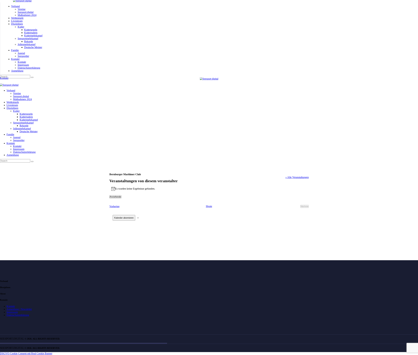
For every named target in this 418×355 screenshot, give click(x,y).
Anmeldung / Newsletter (19, 309)
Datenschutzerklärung (18, 315)
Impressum (12, 312)
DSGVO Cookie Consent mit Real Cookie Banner (26, 353)
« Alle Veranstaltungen (297, 177)
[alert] (209, 189)
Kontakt (11, 306)
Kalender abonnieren (124, 218)
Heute (209, 206)
